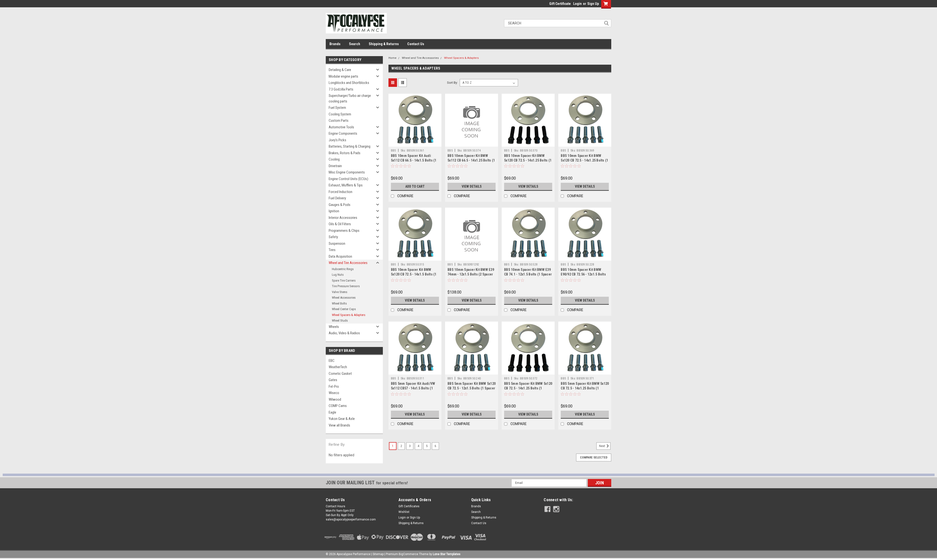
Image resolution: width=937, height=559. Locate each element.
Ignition (334, 211)
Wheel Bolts (339, 303)
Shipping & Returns (384, 44)
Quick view (415, 143)
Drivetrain (335, 166)
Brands (334, 44)
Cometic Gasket (340, 373)
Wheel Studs (340, 320)
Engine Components (343, 133)
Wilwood (335, 399)
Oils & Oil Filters (340, 224)
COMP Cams (338, 406)
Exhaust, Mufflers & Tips (346, 185)
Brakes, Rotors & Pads (344, 153)
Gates (333, 380)
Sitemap (378, 554)
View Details (472, 186)
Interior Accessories (343, 217)
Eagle (332, 412)
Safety (333, 237)
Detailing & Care (340, 70)
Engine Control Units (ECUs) (348, 179)
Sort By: (452, 82)
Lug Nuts (338, 274)
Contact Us (415, 44)
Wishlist (403, 512)
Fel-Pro (334, 386)
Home (392, 58)
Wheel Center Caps (344, 309)
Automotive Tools (341, 127)
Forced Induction (340, 192)
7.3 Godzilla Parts (341, 89)
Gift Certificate (560, 4)
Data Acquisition (340, 256)
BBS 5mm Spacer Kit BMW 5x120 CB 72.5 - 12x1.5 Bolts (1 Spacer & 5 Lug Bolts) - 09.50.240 (472, 388)
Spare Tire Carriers (344, 280)
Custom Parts (338, 120)
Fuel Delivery (337, 198)
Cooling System (340, 114)
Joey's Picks (337, 140)
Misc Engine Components (347, 172)
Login (577, 4)
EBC (332, 360)
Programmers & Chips (344, 230)
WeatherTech (338, 367)
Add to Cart (415, 186)
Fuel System (337, 107)
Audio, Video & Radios (344, 333)
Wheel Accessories (344, 297)
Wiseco (334, 393)
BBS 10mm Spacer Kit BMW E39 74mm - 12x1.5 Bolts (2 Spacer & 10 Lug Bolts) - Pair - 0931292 (471, 274)
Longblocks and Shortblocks (349, 83)
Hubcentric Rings (343, 269)
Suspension (337, 243)
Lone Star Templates (446, 554)
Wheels (334, 327)
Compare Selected (593, 457)
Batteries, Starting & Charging (349, 146)
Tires (332, 250)
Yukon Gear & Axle (342, 419)
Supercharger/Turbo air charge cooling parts (350, 98)
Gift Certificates (408, 506)
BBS (393, 150)
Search (354, 44)
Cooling (334, 159)
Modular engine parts (343, 76)
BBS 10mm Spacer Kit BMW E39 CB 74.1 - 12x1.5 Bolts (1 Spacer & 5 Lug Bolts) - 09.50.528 (528, 274)
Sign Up (593, 4)
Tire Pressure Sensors (346, 286)
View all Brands (339, 425)
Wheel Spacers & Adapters (348, 315)
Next (602, 446)
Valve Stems (339, 292)
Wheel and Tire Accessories (348, 263)
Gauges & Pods (339, 205)
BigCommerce (408, 554)
